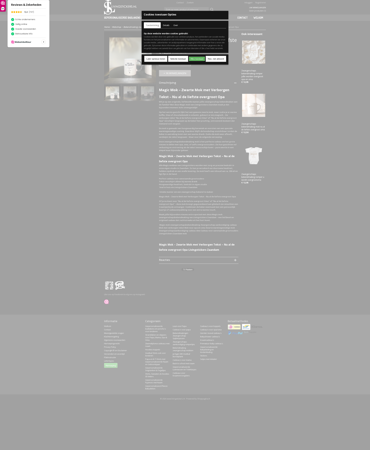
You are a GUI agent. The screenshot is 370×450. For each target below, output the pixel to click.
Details (166, 25)
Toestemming (152, 25)
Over (175, 25)
